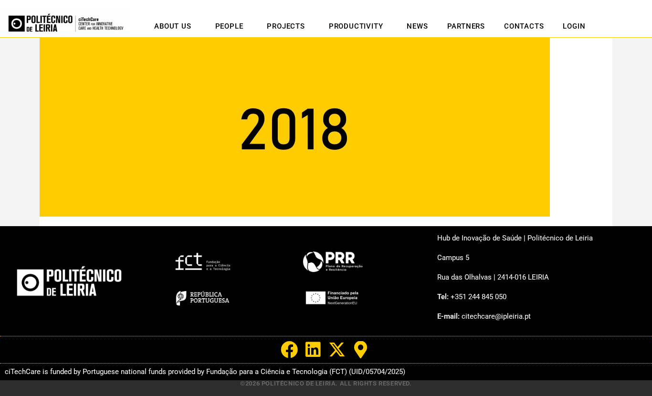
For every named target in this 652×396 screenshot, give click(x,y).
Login (574, 26)
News (417, 26)
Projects (286, 26)
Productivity (356, 26)
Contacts (524, 26)
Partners (466, 26)
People (229, 26)
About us (172, 26)
